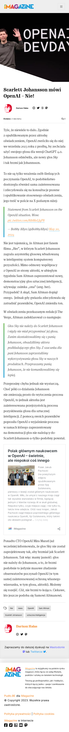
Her (11, 608)
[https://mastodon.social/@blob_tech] (46, 108)
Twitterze (36, 651)
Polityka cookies (43, 713)
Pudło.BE (9, 695)
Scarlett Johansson (13, 615)
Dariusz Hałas (22, 108)
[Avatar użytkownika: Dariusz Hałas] (8, 628)
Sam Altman (44, 608)
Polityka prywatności (17, 713)
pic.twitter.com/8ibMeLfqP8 (26, 220)
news (20, 608)
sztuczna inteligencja (36, 615)
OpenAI (31, 608)
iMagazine (30, 668)
